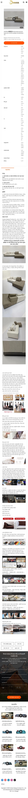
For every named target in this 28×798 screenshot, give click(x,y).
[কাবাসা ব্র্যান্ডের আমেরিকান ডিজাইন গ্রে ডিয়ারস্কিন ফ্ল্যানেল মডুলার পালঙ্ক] (7, 763)
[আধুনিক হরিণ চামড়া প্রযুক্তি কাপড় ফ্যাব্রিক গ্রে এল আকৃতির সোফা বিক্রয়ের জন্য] (21, 715)
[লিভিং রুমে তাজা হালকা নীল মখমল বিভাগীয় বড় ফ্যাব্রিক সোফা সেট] (21, 731)
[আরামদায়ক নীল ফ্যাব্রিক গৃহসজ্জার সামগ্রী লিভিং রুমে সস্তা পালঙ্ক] (7, 731)
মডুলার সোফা (17, 648)
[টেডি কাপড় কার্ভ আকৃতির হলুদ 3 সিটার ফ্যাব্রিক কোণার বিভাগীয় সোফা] (7, 747)
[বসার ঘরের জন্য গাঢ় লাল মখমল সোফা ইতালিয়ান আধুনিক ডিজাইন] (21, 747)
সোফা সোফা (19, 643)
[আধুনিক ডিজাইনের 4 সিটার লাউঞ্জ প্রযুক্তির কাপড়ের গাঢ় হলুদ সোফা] (21, 763)
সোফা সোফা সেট (6, 648)
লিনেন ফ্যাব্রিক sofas (7, 643)
